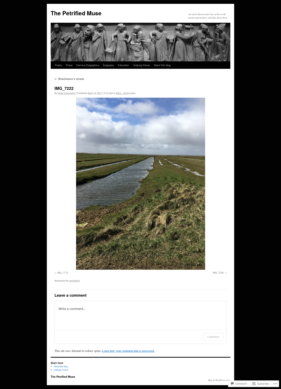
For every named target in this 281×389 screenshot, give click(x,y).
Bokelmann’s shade (69, 79)
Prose (69, 65)
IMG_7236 (218, 272)
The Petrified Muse (76, 13)
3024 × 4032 (122, 93)
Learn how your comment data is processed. (128, 351)
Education (123, 65)
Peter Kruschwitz (66, 93)
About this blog (162, 65)
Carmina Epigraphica (87, 65)
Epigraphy (108, 65)
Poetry (58, 65)
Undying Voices (141, 65)
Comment (213, 336)
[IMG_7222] (140, 184)
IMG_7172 (62, 272)
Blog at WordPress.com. (219, 380)
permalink (74, 280)
